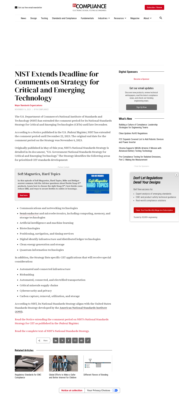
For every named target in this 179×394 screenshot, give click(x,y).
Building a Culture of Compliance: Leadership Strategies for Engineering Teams (138, 126)
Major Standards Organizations (28, 105)
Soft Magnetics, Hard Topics (39, 174)
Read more (24, 195)
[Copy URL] (88, 340)
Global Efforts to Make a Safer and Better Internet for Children (62, 376)
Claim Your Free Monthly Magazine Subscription (154, 210)
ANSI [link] (19, 311)
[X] (62, 340)
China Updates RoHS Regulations (133, 133)
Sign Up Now (141, 107)
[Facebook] (68, 340)
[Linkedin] (55, 340)
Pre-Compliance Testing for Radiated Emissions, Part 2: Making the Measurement (140, 158)
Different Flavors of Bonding (95, 374)
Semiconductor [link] (29, 213)
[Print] (81, 340)
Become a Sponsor (141, 79)
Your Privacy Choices (98, 390)
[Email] (75, 340)
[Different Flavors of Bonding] (97, 363)
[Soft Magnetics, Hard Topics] (97, 184)
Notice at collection (71, 390)
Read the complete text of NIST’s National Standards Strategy (52, 331)
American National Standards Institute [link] (83, 307)
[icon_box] (28, 7)
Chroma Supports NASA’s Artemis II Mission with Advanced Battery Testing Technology (140, 149)
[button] (160, 18)
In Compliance (42, 109)
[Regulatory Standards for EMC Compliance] (29, 363)
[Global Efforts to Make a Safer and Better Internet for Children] (63, 363)
